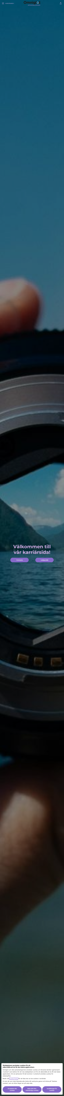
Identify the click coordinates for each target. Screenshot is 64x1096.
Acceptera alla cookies (12, 1089)
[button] (60, 3)
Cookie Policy (13, 1078)
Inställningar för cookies (52, 1089)
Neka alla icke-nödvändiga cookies (32, 1089)
